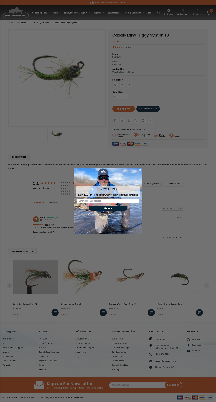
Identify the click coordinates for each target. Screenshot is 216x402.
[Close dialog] (140, 170)
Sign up (108, 208)
